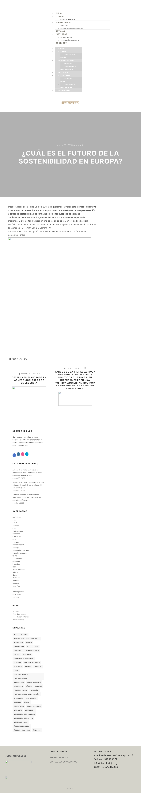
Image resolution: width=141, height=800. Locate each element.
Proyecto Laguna (66, 37)
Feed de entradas (19, 614)
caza (14, 539)
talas (26, 702)
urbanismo (17, 594)
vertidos (16, 597)
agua (14, 520)
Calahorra (16, 534)
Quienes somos (63, 22)
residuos (16, 583)
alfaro (24, 635)
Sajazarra (31, 698)
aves (14, 528)
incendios (16, 564)
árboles (37, 730)
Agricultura (17, 517)
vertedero (30, 710)
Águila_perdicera (22, 730)
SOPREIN (17, 702)
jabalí (28, 666)
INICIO (58, 13)
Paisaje (38, 686)
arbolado (18, 643)
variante (18, 710)
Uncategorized (18, 592)
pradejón (34, 690)
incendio (18, 666)
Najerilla (18, 686)
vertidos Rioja (21, 722)
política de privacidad (59, 757)
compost (16, 542)
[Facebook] (14, 455)
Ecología (16, 547)
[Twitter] (27, 454)
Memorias (64, 25)
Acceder (16, 611)
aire (16, 635)
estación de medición (23, 658)
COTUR (17, 654)
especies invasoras (20, 553)
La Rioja (37, 666)
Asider (29, 643)
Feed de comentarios (21, 617)
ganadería (16, 561)
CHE (36, 647)
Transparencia (34, 706)
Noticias (60, 31)
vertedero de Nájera (23, 718)
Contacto (61, 43)
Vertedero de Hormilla (24, 714)
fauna (15, 556)
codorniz (18, 650)
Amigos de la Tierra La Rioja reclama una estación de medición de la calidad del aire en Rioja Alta (28, 485)
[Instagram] (18, 454)
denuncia (27, 654)
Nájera (15, 572)
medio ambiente (34, 682)
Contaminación (18, 545)
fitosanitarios (17, 558)
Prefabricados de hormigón (26, 694)
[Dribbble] (22, 454)
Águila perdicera (21, 726)
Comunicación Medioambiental (71, 28)
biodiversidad (18, 531)
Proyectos (61, 34)
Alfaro (15, 523)
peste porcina (20, 690)
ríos (14, 589)
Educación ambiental (21, 550)
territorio (19, 706)
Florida (17, 662)
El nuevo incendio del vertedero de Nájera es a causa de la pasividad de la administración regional (27, 497)
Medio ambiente (19, 569)
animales (16, 525)
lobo (14, 567)
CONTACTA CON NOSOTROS (63, 762)
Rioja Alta (16, 586)
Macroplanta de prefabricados (21, 676)
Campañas (17, 536)
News (15, 575)
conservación (32, 650)
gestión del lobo (32, 662)
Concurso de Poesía (67, 19)
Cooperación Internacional (69, 40)
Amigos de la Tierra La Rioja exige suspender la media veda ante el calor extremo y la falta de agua (27, 472)
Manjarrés (19, 682)
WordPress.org (18, 620)
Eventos (59, 16)
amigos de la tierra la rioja (27, 639)
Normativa (17, 578)
